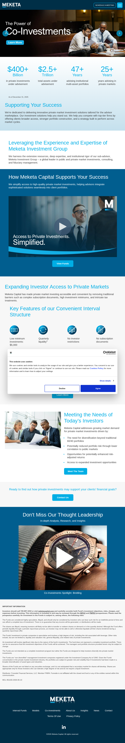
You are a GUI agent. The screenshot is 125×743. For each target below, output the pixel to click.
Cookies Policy (96, 368)
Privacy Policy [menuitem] (73, 716)
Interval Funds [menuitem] (20, 710)
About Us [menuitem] (70, 710)
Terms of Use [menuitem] (54, 716)
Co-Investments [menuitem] (52, 710)
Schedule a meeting (104, 5)
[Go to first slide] (119, 33)
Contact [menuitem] (108, 710)
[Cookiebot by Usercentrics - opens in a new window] (105, 353)
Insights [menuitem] (84, 710)
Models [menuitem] (35, 710)
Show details (105, 381)
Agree (98, 388)
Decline (62, 388)
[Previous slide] (5, 33)
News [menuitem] (96, 710)
